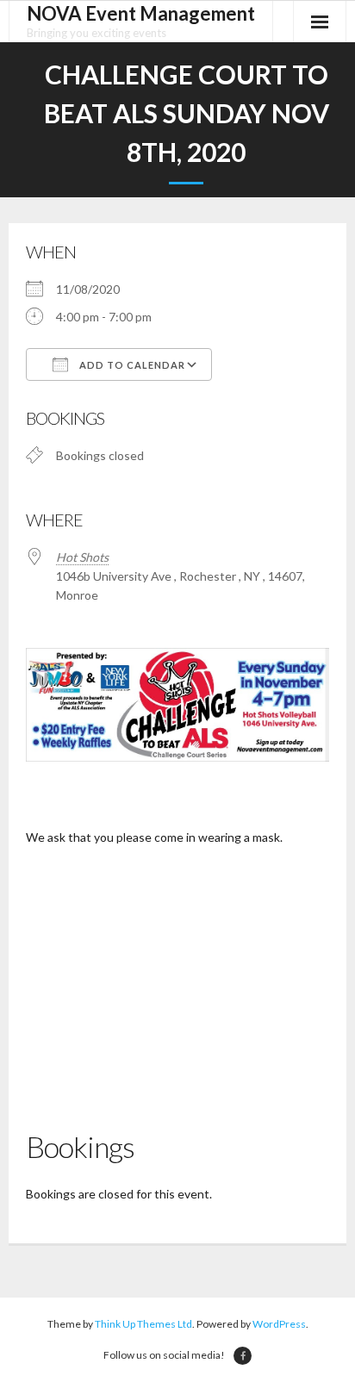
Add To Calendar (131, 364)
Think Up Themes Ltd (143, 1323)
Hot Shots (82, 557)
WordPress (279, 1323)
